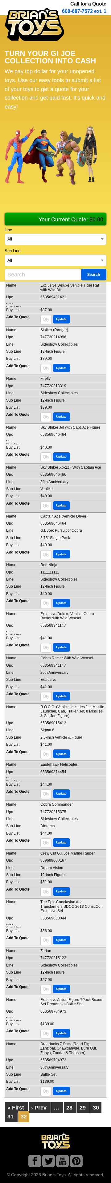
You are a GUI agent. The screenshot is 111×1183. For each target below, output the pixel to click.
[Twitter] (48, 1162)
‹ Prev (39, 1108)
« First (15, 1108)
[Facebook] (34, 1162)
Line (8, 230)
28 (69, 1108)
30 (96, 1108)
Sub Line (12, 251)
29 (83, 1108)
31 (10, 1117)
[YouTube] (62, 1162)
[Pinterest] (76, 1162)
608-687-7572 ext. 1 (84, 11)
